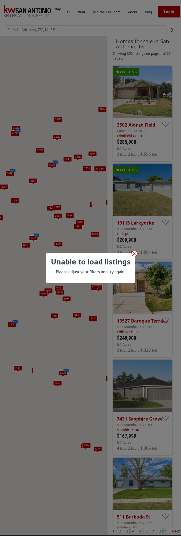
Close (134, 253)
